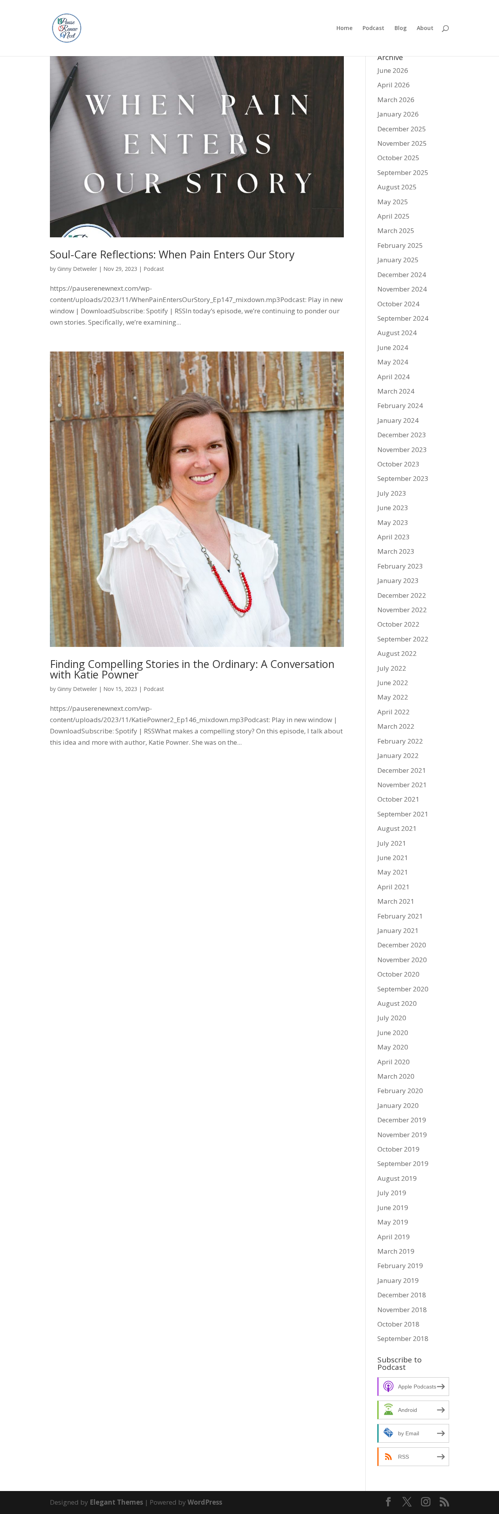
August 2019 (397, 1178)
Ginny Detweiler (77, 268)
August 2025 (397, 186)
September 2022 (402, 638)
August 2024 (397, 332)
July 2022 (391, 668)
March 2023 (395, 551)
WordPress (205, 1502)
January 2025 (398, 259)
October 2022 (398, 624)
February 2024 (400, 405)
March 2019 (395, 1251)
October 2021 (398, 799)
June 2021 (392, 857)
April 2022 (393, 711)
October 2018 (398, 1324)
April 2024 (393, 376)
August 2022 (397, 653)
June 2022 (392, 682)
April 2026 (393, 84)
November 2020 (402, 959)
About (425, 28)
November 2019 (402, 1134)
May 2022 (392, 697)
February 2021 (400, 916)
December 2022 (401, 595)
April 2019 (393, 1236)
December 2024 (401, 274)
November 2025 (402, 143)
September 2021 (402, 813)
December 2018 (401, 1294)
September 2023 (402, 478)
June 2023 (392, 507)
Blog (401, 28)
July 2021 (391, 843)
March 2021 (395, 901)
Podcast (373, 28)
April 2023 (393, 536)
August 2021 (397, 828)
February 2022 (400, 741)
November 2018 (402, 1309)
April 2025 (393, 216)
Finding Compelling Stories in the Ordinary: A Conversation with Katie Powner (192, 669)
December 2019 (401, 1119)
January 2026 (398, 114)
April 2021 (393, 886)
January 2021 (398, 930)
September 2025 (402, 172)
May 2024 (392, 361)
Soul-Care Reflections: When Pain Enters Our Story (172, 254)
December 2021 (401, 770)
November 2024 (402, 288)
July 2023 (391, 493)
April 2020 (393, 1061)
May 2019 (392, 1221)
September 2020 (402, 988)
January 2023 (398, 580)
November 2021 (402, 784)
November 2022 (402, 609)
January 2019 (398, 1280)
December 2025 (401, 128)
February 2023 (400, 566)
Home (344, 28)
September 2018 (402, 1338)
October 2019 (398, 1149)
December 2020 (401, 944)
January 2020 (398, 1105)
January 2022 (398, 755)
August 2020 (397, 1003)
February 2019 (400, 1265)
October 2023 (398, 463)
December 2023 (401, 434)
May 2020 (392, 1046)
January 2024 (398, 420)
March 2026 (395, 99)
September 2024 (402, 318)
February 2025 (400, 245)
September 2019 (402, 1163)
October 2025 (398, 157)
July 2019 (391, 1192)
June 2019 (392, 1207)
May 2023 (392, 522)
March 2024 (395, 391)
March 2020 (395, 1076)
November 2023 (402, 449)
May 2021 (392, 871)
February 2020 (400, 1090)
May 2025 (392, 201)
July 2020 (391, 1017)
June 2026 (392, 70)
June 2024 (392, 347)
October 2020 (398, 974)
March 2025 (395, 230)
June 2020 (392, 1032)
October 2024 (398, 303)
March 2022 (395, 726)
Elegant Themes (116, 1502)
